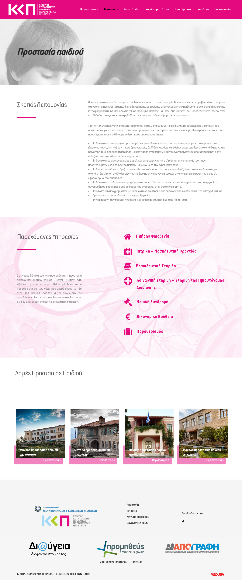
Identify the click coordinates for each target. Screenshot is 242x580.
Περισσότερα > (52, 460)
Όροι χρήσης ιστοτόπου (113, 562)
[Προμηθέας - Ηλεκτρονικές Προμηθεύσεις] (121, 548)
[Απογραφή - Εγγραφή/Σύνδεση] (192, 548)
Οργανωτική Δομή (137, 523)
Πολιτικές (136, 562)
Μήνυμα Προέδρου (138, 517)
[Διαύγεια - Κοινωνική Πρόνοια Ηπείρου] (50, 548)
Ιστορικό (132, 511)
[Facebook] (183, 522)
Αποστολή (133, 505)
